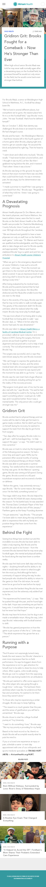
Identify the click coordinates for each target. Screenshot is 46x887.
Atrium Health (16, 876)
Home (23, 4)
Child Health (9, 31)
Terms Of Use (26, 876)
